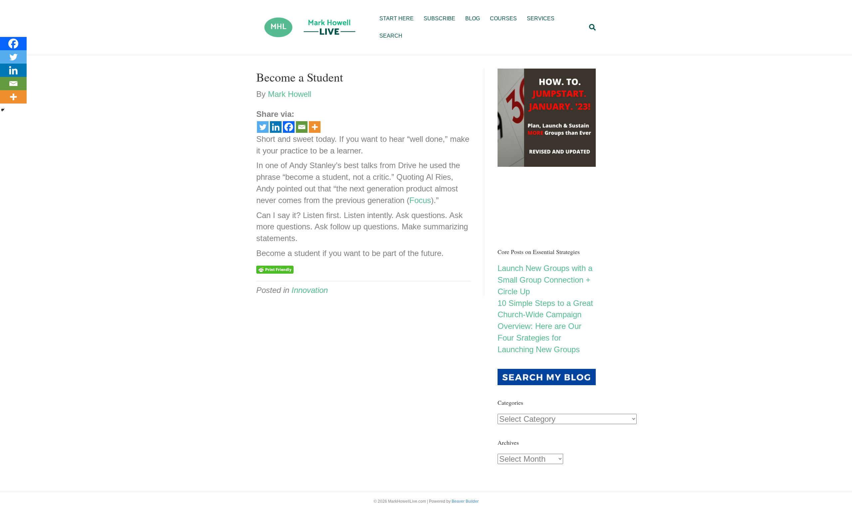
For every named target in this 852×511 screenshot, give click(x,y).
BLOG (472, 18)
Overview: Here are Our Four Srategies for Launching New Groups (539, 338)
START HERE (396, 18)
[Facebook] (289, 127)
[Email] (302, 127)
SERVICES (540, 18)
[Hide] (2, 110)
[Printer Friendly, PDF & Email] (275, 269)
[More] (314, 127)
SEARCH (390, 36)
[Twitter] (263, 127)
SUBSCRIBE (439, 18)
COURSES (503, 18)
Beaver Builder (465, 501)
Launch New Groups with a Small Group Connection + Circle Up (545, 280)
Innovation (310, 290)
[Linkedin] (276, 127)
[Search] (590, 27)
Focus (420, 200)
